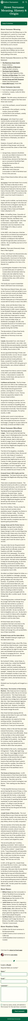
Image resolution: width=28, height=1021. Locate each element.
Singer (15, 753)
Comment (4, 986)
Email (3, 978)
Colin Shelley (13, 955)
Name (3, 971)
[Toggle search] (26, 2)
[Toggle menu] (23, 2)
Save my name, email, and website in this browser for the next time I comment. (13, 1006)
